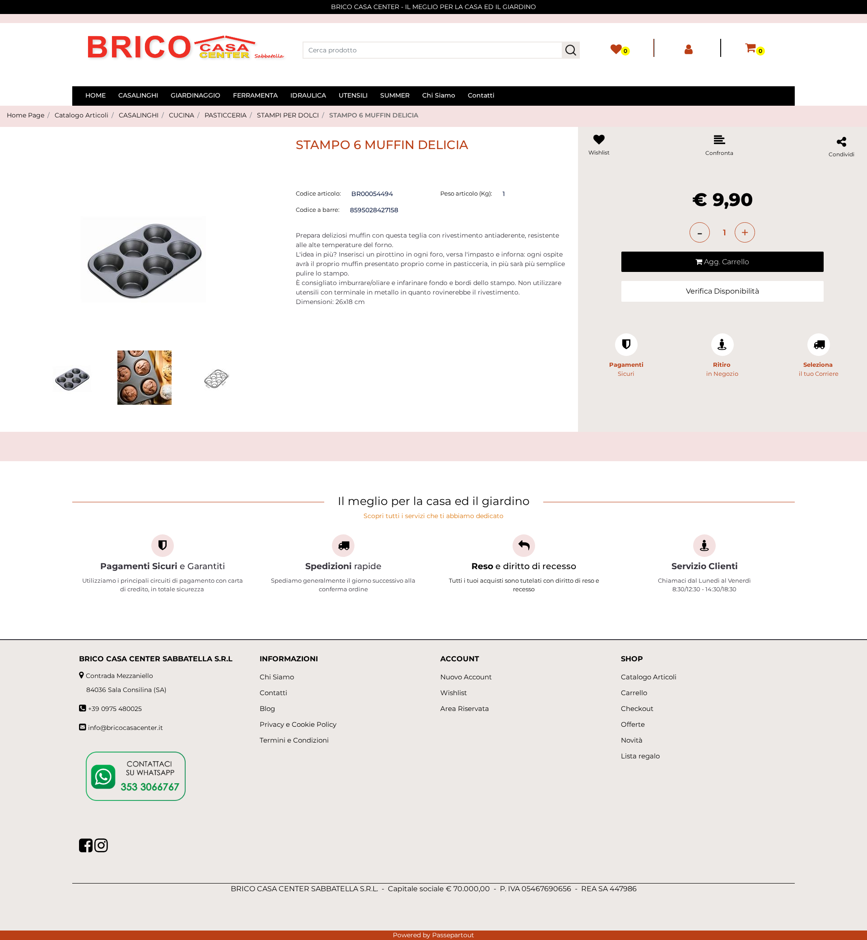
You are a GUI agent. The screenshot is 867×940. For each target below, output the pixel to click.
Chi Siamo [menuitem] (438, 95)
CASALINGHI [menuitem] (138, 95)
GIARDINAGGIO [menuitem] (195, 95)
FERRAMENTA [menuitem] (255, 95)
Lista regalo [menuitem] (640, 756)
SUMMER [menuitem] (395, 95)
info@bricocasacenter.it (125, 728)
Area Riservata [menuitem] (464, 708)
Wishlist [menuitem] (453, 692)
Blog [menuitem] (267, 708)
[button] (571, 50)
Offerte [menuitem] (633, 724)
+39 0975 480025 (115, 709)
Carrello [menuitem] (634, 692)
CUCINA (181, 115)
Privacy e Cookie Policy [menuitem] (298, 724)
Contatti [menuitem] (481, 95)
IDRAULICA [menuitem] (308, 95)
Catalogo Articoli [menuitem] (648, 677)
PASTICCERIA (226, 115)
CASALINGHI (138, 115)
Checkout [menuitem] (637, 708)
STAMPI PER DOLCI (288, 115)
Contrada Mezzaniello (119, 676)
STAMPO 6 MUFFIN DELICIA (373, 115)
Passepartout (453, 935)
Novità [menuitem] (632, 740)
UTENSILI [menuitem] (353, 95)
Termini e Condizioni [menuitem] (294, 740)
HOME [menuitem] (95, 95)
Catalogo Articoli (81, 115)
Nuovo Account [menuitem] (466, 677)
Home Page (25, 115)
